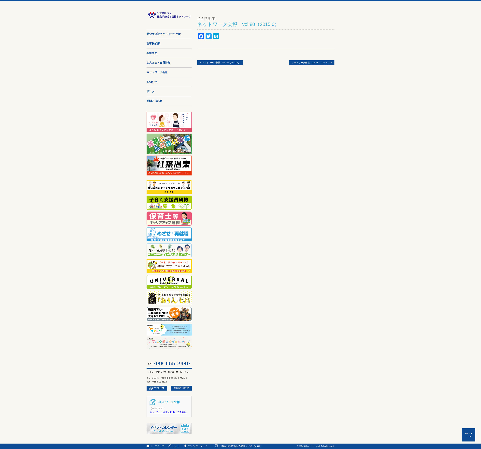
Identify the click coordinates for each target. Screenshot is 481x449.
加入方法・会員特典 (158, 62)
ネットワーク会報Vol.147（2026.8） (168, 412)
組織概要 (152, 53)
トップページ (157, 446)
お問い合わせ (154, 101)
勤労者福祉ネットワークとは (164, 34)
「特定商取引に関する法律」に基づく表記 (240, 446)
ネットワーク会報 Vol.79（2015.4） (220, 62)
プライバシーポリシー (199, 446)
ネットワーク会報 (157, 72)
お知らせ (152, 81)
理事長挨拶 (153, 43)
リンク (150, 91)
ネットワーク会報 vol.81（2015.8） (312, 62)
